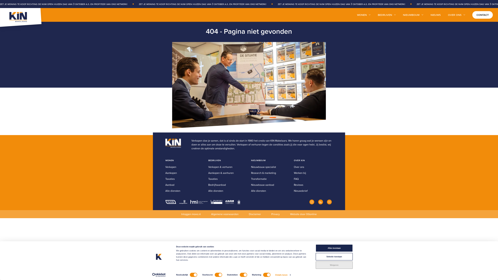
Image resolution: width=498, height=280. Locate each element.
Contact (482, 14)
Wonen (362, 15)
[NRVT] (229, 202)
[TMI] (199, 202)
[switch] (218, 275)
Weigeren (334, 265)
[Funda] (170, 202)
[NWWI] (216, 202)
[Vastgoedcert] (183, 202)
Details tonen (281, 275)
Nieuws (436, 15)
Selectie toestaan (334, 257)
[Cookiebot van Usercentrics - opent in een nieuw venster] (159, 275)
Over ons (454, 15)
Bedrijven (385, 15)
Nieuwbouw (411, 15)
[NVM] (239, 202)
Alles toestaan (334, 248)
